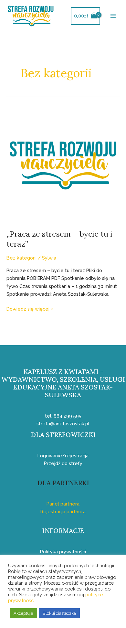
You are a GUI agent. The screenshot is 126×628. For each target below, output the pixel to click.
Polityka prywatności (63, 551)
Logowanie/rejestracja (63, 455)
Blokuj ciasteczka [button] (59, 613)
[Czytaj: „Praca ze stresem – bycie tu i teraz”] (63, 164)
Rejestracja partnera (63, 511)
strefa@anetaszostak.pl (63, 423)
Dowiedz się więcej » (30, 308)
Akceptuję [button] (23, 613)
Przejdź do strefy (63, 463)
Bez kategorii (21, 258)
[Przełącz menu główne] (113, 15)
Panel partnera (63, 503)
